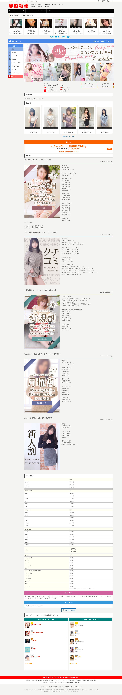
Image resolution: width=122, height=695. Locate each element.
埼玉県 (61, 4)
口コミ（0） (14, 69)
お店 (47, 619)
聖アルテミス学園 (35, 656)
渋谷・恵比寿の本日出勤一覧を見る (62, 37)
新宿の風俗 (45, 680)
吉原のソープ (64, 680)
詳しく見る (28, 663)
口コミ (37, 10)
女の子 (91, 619)
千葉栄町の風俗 (85, 680)
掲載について (69, 686)
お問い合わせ (62, 686)
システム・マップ (15, 73)
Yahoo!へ (68, 682)
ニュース (43, 10)
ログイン (50, 10)
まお (76, 632)
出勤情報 (13, 59)
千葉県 (54, 4)
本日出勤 (22, 10)
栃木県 (40, 6)
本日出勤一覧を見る (68, 136)
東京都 (40, 4)
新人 (33, 10)
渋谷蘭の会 (33, 640)
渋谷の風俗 (51, 680)
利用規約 (55, 686)
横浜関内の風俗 (71, 680)
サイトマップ (49, 686)
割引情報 (13, 52)
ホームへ (78, 682)
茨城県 (47, 6)
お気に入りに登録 (69, 610)
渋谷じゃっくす (16, 41)
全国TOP (34, 4)
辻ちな (77, 624)
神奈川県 (48, 4)
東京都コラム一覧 (78, 686)
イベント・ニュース (16, 62)
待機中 (28, 10)
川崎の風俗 (78, 680)
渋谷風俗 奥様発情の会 (37, 632)
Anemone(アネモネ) (36, 624)
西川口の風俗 (93, 680)
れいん (77, 648)
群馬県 (33, 6)
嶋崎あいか (78, 656)
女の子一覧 (14, 55)
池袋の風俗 (39, 680)
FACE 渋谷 (33, 648)
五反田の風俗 (57, 680)
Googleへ (72, 682)
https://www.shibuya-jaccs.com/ (34, 606)
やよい (77, 640)
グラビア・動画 (15, 66)
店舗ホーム (14, 49)
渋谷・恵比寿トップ (13, 10)
